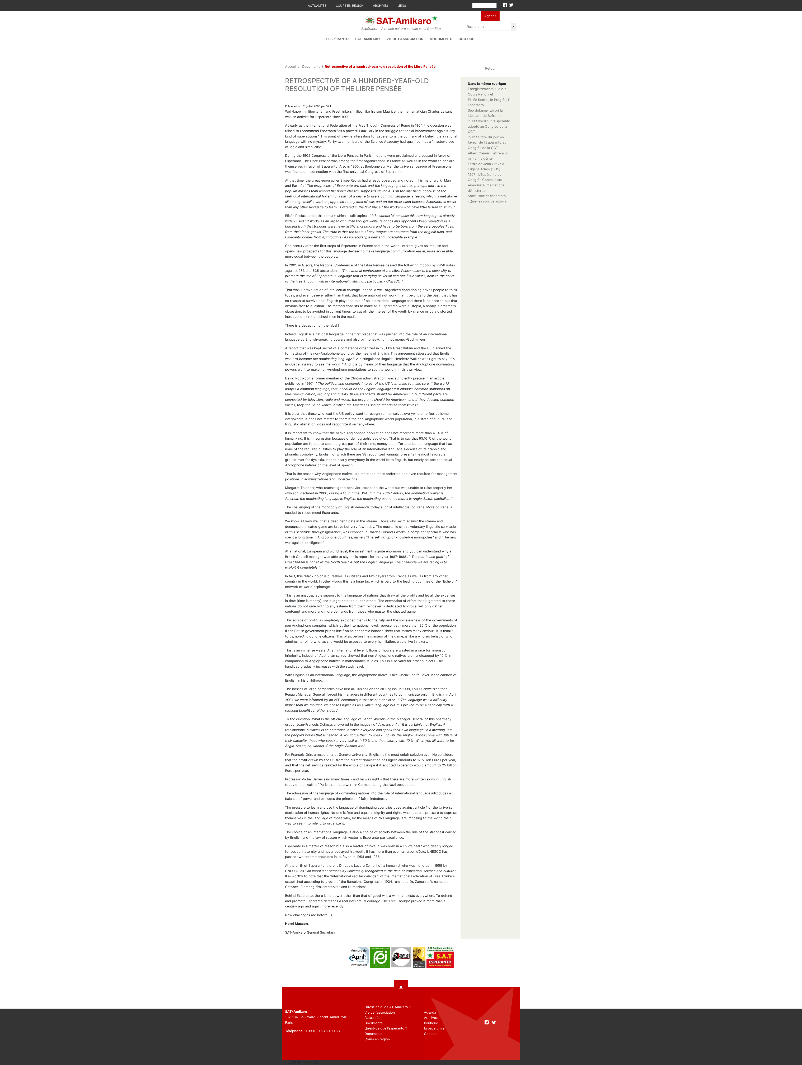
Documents (441, 39)
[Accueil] (401, 20)
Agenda (490, 16)
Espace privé (434, 1028)
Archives (380, 5)
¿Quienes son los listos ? (487, 201)
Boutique (468, 39)
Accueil (291, 66)
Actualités (317, 5)
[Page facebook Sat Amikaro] (505, 5)
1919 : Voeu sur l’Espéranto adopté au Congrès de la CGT (489, 126)
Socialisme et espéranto (487, 196)
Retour (490, 68)
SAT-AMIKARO (367, 39)
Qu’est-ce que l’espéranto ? (385, 1028)
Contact (430, 1034)
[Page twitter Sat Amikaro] (511, 5)
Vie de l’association (405, 39)
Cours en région (350, 5)
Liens (401, 5)
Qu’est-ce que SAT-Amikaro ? (387, 1007)
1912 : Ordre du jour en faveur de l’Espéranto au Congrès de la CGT (487, 142)
